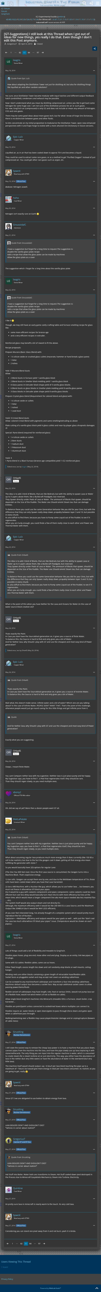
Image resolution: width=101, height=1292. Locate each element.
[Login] (91, 3)
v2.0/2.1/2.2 (11, 19)
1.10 (82, 19)
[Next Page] (42, 53)
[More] (94, 70)
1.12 (92, 19)
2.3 (19, 19)
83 (24, 52)
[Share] (94, 49)
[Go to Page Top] (97, 1288)
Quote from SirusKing (20, 1157)
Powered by (50, 1288)
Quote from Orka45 (19, 555)
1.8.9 (70, 19)
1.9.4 (76, 19)
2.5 (23, 19)
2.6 (28, 19)
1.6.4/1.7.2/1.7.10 (58, 19)
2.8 (36, 19)
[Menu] (97, 3)
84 (29, 52)
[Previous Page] (6, 53)
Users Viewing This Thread (16, 1261)
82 (20, 52)
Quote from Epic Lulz (20, 78)
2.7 (32, 19)
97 (38, 52)
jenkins (61, 16)
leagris (24, 467)
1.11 (87, 19)
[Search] (84, 3)
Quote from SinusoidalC (21, 243)
